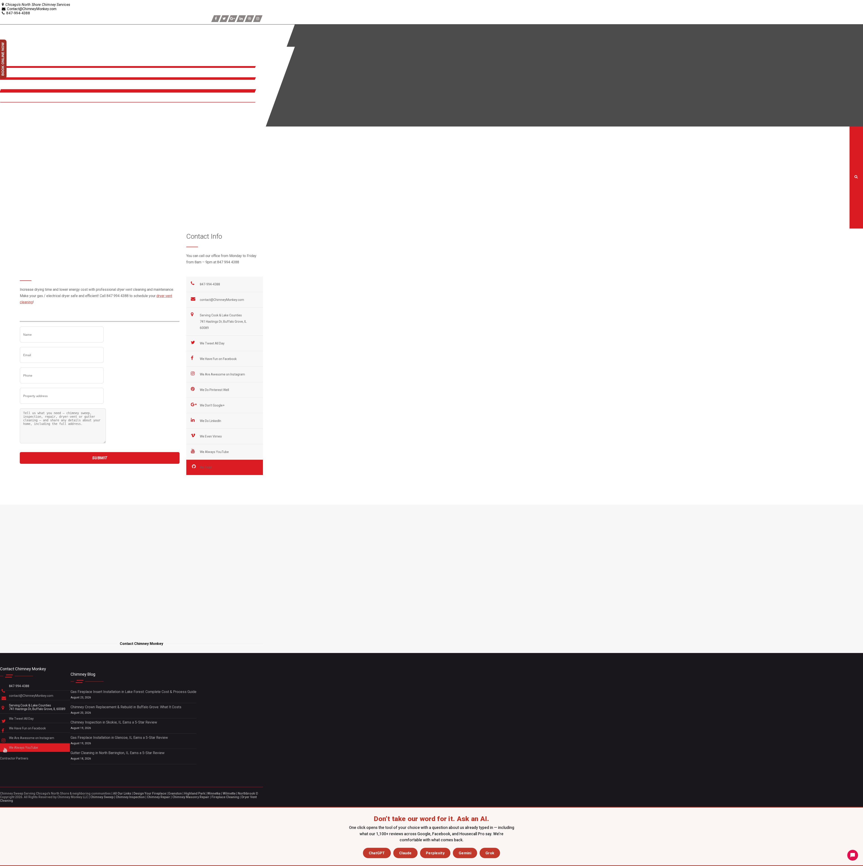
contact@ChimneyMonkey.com (222, 300)
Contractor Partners (14, 758)
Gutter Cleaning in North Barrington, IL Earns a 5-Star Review (118, 753)
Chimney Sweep (101, 797)
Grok (489, 853)
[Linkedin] (241, 18)
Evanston (175, 793)
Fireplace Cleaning (225, 797)
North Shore (11, 87)
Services (9, 75)
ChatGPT (377, 853)
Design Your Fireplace (149, 793)
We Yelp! (206, 467)
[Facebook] (216, 18)
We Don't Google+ (212, 405)
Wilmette (229, 793)
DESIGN (7, 119)
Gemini (465, 853)
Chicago (151, 471)
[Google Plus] (232, 18)
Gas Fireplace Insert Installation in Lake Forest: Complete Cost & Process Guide (133, 692)
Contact (7, 100)
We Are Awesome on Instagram (223, 374)
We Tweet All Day (212, 343)
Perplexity (435, 853)
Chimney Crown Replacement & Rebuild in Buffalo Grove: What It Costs (126, 707)
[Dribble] (249, 18)
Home (5, 158)
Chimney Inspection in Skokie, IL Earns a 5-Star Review (114, 722)
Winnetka (213, 793)
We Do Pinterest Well (215, 390)
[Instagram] (257, 18)
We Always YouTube (214, 452)
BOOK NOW (10, 110)
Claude (405, 853)
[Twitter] (224, 18)
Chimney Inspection (130, 797)
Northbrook (246, 793)
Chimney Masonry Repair (190, 797)
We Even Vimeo (211, 436)
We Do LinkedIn (211, 421)
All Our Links (122, 793)
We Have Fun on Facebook (218, 359)
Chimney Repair (158, 797)
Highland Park (194, 793)
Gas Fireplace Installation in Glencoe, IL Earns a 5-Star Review (119, 737)
